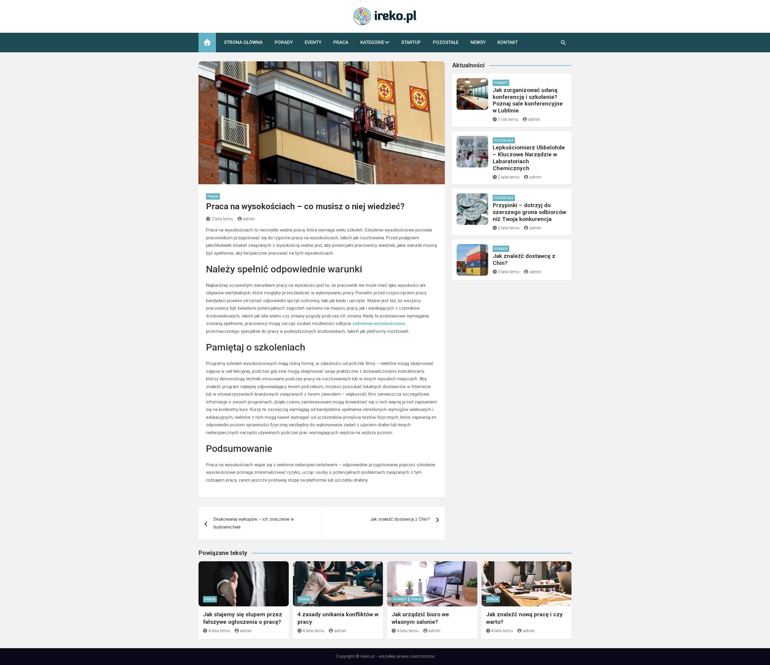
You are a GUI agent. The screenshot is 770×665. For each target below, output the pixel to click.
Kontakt (507, 42)
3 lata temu (222, 218)
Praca (340, 42)
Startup (411, 42)
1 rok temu (508, 119)
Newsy (477, 42)
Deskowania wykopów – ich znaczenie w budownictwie (254, 523)
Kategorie (372, 42)
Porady (284, 42)
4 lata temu (219, 630)
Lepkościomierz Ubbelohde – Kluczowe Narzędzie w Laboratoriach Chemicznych (529, 157)
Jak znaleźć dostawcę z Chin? (400, 519)
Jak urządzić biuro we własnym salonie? (420, 618)
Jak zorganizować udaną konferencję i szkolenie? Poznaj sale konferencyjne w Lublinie (528, 100)
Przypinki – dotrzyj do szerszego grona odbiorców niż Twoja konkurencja (529, 212)
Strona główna (243, 42)
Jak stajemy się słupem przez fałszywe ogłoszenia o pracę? (242, 618)
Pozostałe (445, 42)
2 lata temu (508, 177)
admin (249, 218)
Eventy (313, 42)
